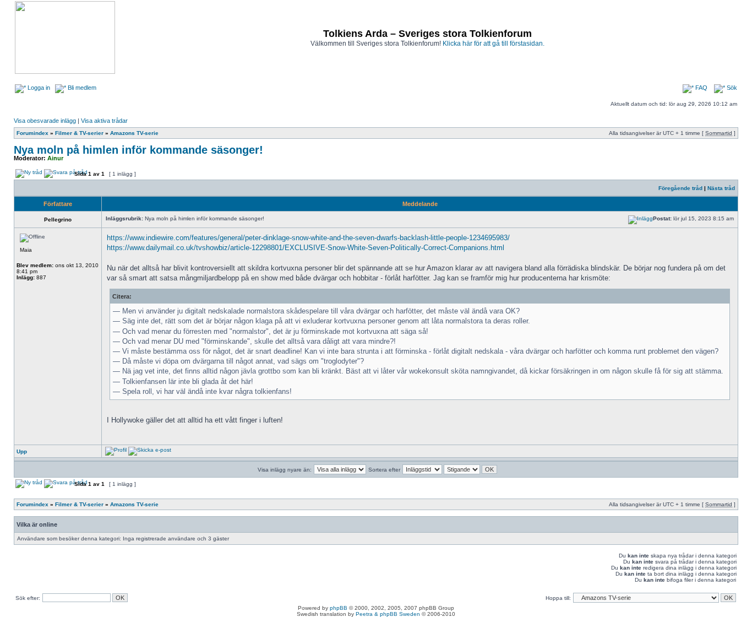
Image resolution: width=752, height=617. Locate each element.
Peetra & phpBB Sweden (388, 614)
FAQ (700, 87)
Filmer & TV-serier (79, 133)
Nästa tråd (721, 188)
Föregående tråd (680, 188)
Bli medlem (81, 87)
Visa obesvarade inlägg (45, 120)
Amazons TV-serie (134, 133)
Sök (731, 87)
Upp (22, 451)
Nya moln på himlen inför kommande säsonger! (138, 150)
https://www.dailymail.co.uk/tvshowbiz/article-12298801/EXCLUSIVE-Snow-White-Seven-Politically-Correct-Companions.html (305, 247)
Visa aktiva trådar (104, 120)
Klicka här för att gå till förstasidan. (493, 43)
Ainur (55, 158)
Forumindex (32, 133)
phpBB (338, 608)
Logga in (38, 87)
